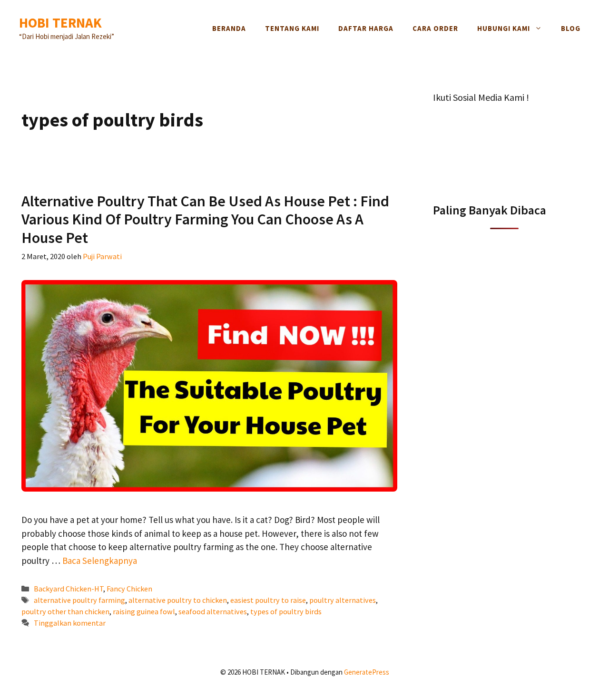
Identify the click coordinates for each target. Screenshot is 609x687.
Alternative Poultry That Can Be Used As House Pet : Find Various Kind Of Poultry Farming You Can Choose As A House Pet (205, 219)
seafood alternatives (212, 611)
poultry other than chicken (65, 611)
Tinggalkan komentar (70, 623)
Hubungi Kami (503, 28)
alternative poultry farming (79, 600)
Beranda (229, 28)
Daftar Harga (365, 28)
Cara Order (435, 28)
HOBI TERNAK (60, 22)
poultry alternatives (342, 600)
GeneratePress (366, 672)
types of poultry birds (286, 611)
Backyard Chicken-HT (68, 588)
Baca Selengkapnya (99, 560)
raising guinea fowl (144, 611)
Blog (570, 28)
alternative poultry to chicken (177, 600)
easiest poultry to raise (268, 600)
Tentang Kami (292, 28)
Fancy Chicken (129, 588)
